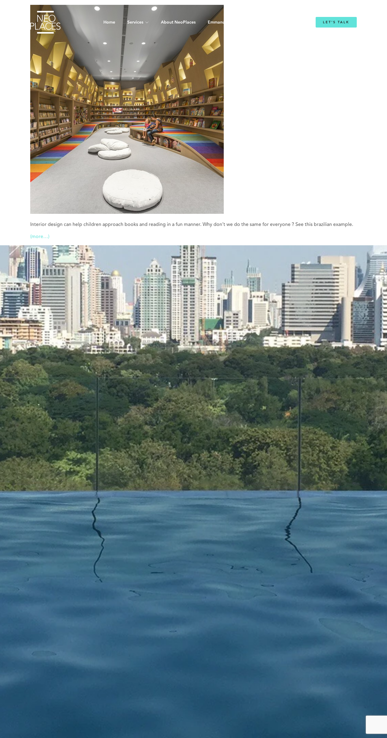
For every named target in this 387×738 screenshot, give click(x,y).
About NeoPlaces (178, 22)
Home (109, 22)
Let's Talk (336, 22)
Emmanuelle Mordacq (230, 22)
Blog (268, 22)
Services (135, 22)
